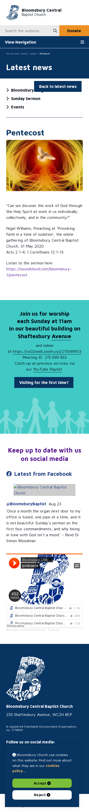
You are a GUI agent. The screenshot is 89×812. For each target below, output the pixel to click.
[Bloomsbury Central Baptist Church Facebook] (44, 490)
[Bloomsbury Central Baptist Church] (25, 678)
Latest (33, 53)
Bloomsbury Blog (27, 90)
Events (17, 107)
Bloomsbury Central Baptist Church (26, 629)
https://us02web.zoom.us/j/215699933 (47, 351)
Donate (74, 30)
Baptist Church (42, 12)
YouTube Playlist (47, 369)
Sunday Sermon (25, 98)
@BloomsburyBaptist (26, 504)
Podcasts (53, 629)
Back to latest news (58, 86)
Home (24, 53)
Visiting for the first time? (43, 382)
